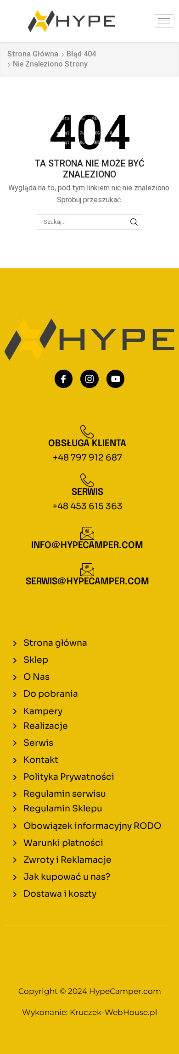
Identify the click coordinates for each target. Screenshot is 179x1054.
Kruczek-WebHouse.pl (113, 1012)
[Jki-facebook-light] (64, 379)
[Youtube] (115, 379)
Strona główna (32, 54)
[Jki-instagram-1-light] (89, 379)
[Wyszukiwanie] (134, 222)
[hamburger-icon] (164, 21)
